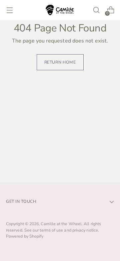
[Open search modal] (96, 10)
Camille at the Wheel (61, 224)
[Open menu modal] (9, 10)
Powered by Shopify (24, 236)
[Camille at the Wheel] (60, 10)
